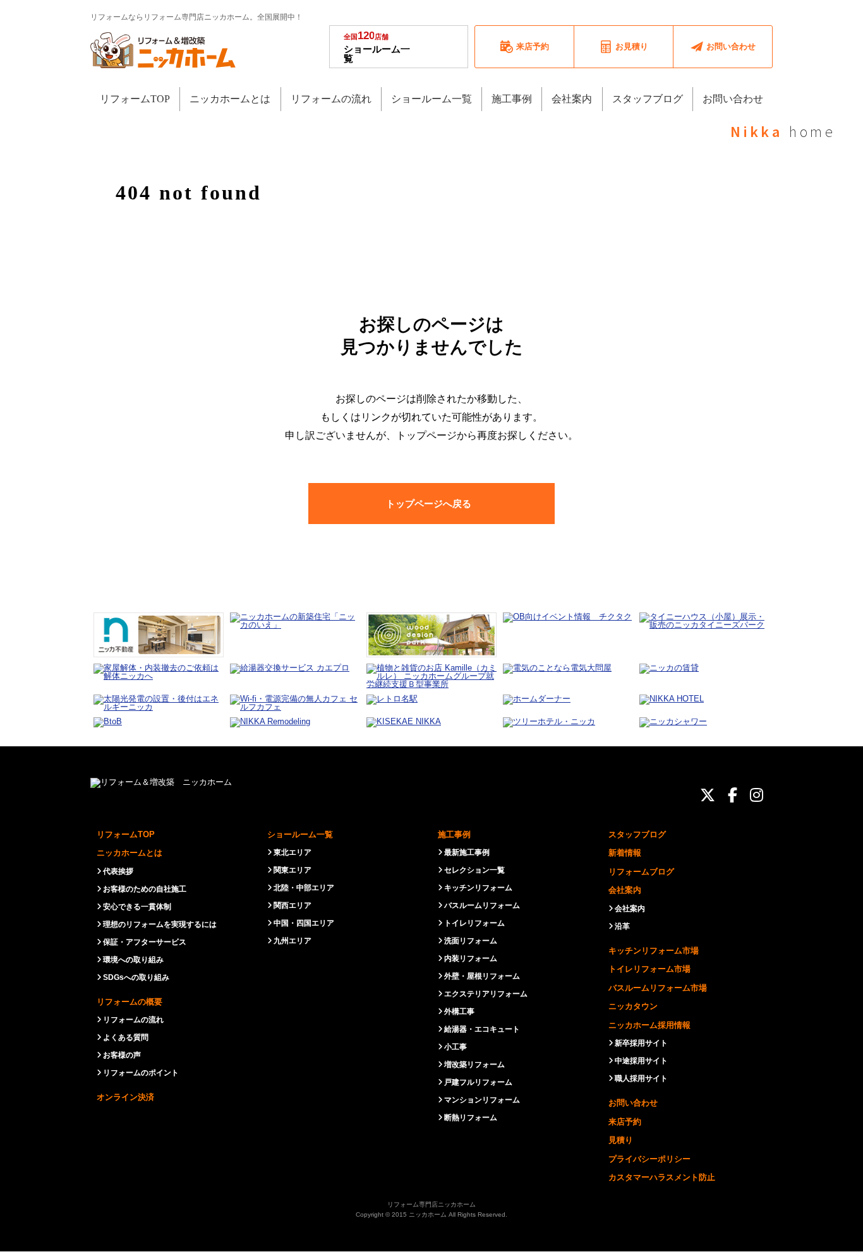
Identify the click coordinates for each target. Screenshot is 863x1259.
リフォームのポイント (141, 1072)
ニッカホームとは (129, 852)
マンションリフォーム (482, 1099)
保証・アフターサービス (144, 942)
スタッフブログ (637, 834)
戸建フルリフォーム (478, 1082)
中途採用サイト (641, 1060)
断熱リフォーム (470, 1117)
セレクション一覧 (474, 870)
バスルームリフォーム (482, 905)
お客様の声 (122, 1055)
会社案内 (624, 890)
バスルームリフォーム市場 (657, 988)
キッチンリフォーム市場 (653, 950)
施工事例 (454, 834)
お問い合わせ (633, 1102)
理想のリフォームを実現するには (160, 924)
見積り (620, 1140)
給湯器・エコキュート (482, 1029)
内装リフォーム (470, 958)
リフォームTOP (126, 834)
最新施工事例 (467, 852)
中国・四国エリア (304, 923)
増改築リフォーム (474, 1064)
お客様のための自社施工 (144, 889)
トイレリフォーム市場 (649, 969)
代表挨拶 (118, 871)
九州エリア (292, 940)
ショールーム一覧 (377, 47)
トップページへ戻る (428, 503)
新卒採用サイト (641, 1043)
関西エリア (292, 905)
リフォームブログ (641, 871)
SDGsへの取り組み (136, 977)
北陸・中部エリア (304, 887)
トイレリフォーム (474, 923)
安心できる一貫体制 (137, 906)
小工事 (455, 1046)
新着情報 (624, 852)
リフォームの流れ (133, 1019)
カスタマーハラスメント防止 (661, 1177)
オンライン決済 (125, 1097)
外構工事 (459, 1011)
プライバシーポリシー (649, 1159)
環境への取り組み (133, 959)
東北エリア (292, 852)
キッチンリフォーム (478, 887)
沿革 (622, 926)
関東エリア (292, 870)
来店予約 (624, 1121)
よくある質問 (125, 1037)
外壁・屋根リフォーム (482, 976)
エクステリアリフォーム (486, 993)
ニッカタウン (633, 1006)
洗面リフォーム (470, 940)
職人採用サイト (641, 1078)
